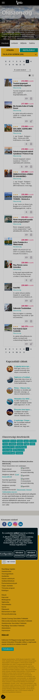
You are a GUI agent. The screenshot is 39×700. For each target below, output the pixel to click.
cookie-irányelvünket (22, 539)
